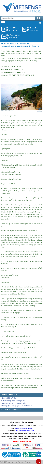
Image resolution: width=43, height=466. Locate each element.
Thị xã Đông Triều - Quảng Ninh (13, 401)
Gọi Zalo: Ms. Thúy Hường (3, 36)
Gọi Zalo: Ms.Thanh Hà (24, 29)
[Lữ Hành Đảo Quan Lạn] (2, 43)
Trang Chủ (21, 7)
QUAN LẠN (13, 69)
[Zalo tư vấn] (38, 454)
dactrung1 (7, 37)
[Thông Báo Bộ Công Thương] (11, 458)
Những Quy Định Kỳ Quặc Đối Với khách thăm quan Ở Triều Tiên (18, 406)
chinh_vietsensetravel (7, 30)
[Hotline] (38, 461)
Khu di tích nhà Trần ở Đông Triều (14, 403)
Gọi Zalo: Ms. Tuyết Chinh (3, 29)
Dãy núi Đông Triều (9, 398)
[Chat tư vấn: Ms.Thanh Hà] (28, 30)
